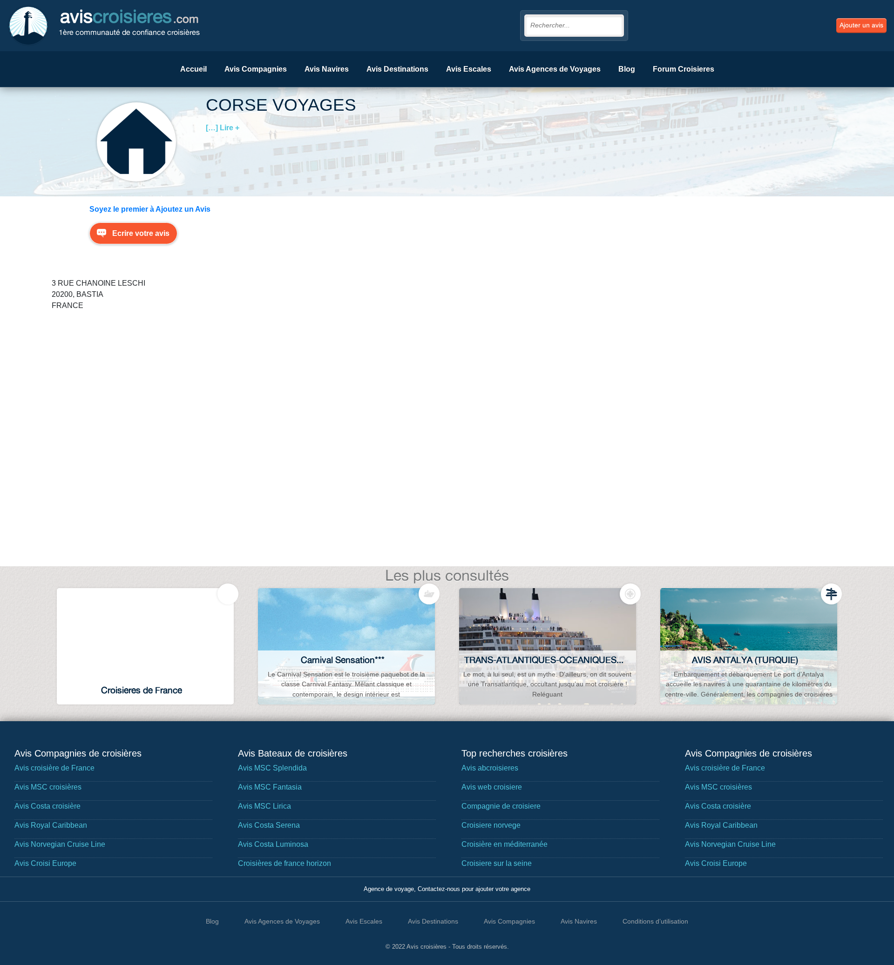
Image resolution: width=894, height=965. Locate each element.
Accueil (193, 69)
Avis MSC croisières (47, 787)
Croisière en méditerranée (504, 844)
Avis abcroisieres (489, 768)
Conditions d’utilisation (655, 921)
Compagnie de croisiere (501, 806)
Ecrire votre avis (140, 233)
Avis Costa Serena (269, 825)
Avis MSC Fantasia (270, 787)
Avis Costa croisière (47, 806)
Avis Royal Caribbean (50, 825)
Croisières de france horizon (284, 863)
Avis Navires (327, 69)
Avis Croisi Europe (45, 863)
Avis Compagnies (255, 69)
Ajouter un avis (861, 25)
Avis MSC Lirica (264, 806)
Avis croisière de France (54, 768)
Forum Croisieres (683, 69)
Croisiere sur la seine (496, 863)
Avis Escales (468, 69)
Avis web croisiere (491, 787)
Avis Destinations (397, 69)
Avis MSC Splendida (272, 768)
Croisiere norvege (491, 825)
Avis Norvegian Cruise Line (59, 844)
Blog (626, 69)
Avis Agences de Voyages (555, 69)
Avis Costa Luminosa (273, 844)
